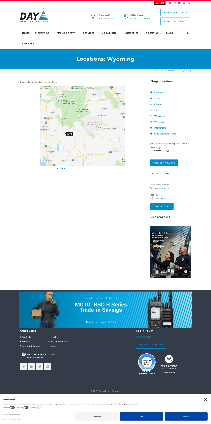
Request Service (175, 21)
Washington (160, 116)
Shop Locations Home (165, 133)
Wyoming (159, 121)
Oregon (158, 104)
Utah (156, 110)
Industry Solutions (31, 346)
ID (135, 19)
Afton (62, 168)
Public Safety (66, 33)
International (160, 127)
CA (131, 19)
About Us (152, 33)
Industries (131, 33)
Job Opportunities (59, 341)
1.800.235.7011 (161, 198)
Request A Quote (175, 12)
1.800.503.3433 (106, 18)
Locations (109, 33)
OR (138, 19)
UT (141, 19)
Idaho (157, 98)
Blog (169, 33)
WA (144, 19)
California (159, 92)
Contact (28, 43)
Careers (160, 2)
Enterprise (41, 33)
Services (89, 33)
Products (26, 337)
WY (148, 19)
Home (25, 33)
